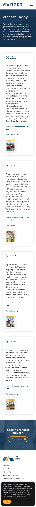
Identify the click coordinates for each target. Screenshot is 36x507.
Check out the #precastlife (13, 479)
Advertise (6, 466)
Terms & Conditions (10, 475)
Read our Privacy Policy (16, 496)
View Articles (10, 135)
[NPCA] (12, 4)
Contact (5, 469)
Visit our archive (16, 439)
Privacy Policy (7, 472)
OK (7, 502)
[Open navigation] (31, 4)
